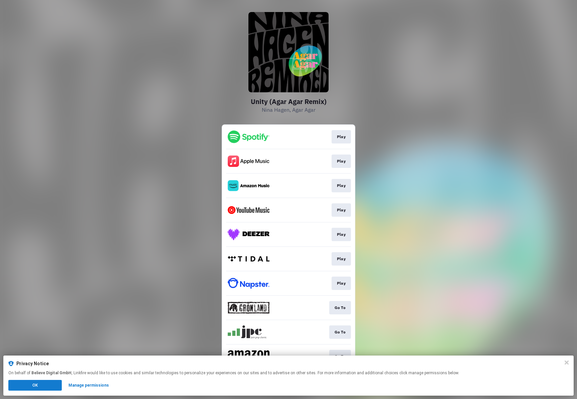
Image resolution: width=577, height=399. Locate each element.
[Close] (566, 362)
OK (35, 385)
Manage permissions (88, 385)
